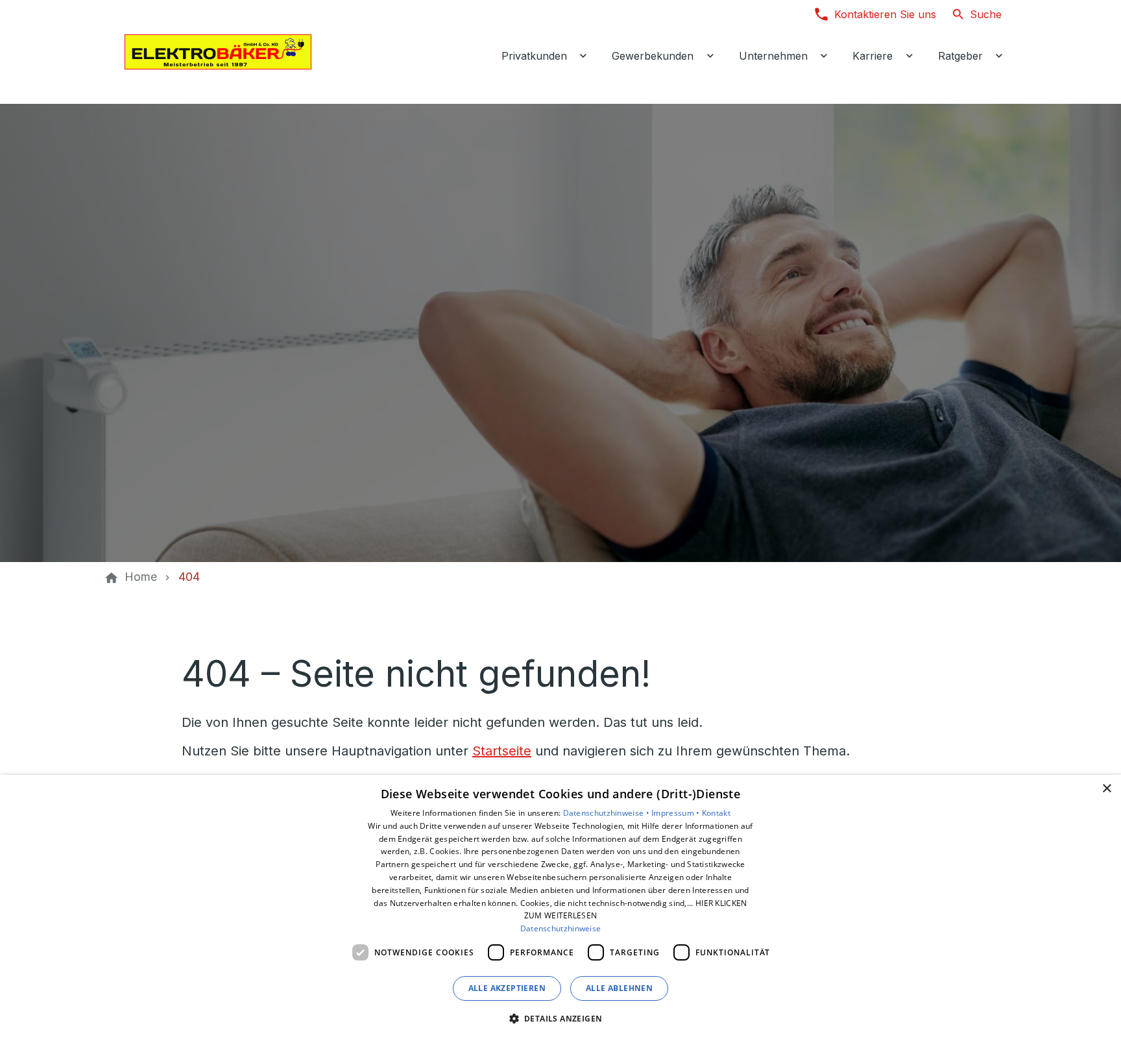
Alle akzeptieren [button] (507, 988)
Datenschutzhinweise (560, 928)
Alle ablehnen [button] (619, 988)
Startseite (501, 751)
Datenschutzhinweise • (607, 812)
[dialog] (560, 908)
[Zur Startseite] (218, 52)
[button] (561, 1017)
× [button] (1106, 789)
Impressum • (676, 812)
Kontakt (716, 812)
